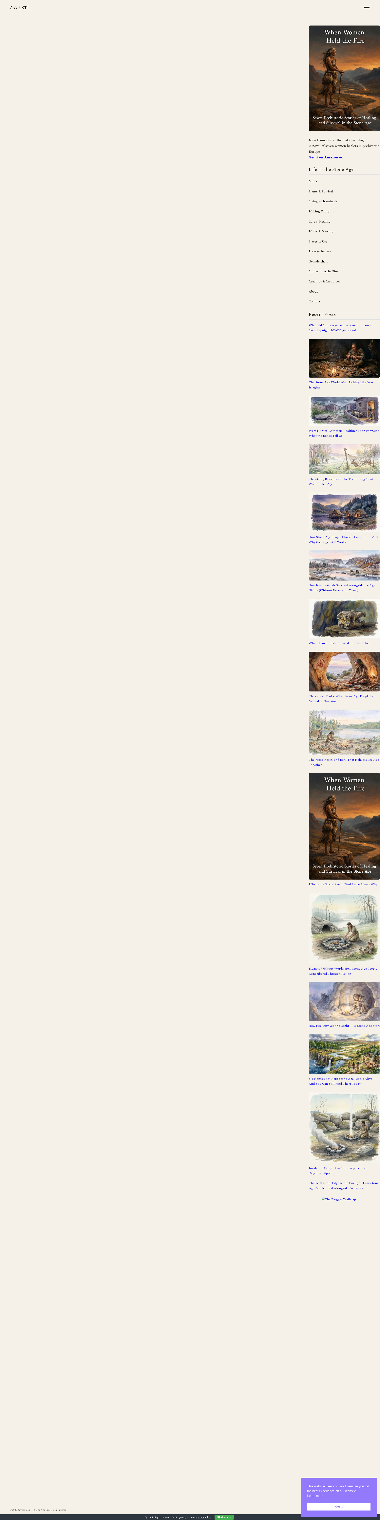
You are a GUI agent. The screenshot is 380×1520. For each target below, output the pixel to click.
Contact (314, 301)
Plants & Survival (321, 191)
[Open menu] (366, 7)
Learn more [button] (315, 1495)
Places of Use (318, 241)
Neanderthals (318, 261)
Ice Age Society (320, 251)
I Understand (224, 1517)
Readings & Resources (324, 281)
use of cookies (203, 1517)
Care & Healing (320, 221)
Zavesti (19, 7)
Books (313, 181)
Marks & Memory (321, 231)
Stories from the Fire (323, 271)
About (313, 291)
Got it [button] (339, 1506)
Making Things (320, 211)
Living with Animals (323, 201)
